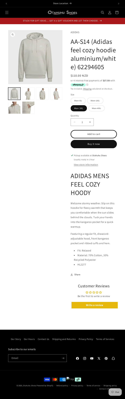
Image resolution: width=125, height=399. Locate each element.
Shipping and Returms (64, 339)
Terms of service (93, 385)
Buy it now (94, 143)
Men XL (80, 101)
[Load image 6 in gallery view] (28, 107)
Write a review (94, 305)
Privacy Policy (86, 339)
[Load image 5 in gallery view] (14, 107)
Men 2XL (97, 101)
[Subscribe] (63, 358)
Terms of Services (105, 339)
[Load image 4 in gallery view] (56, 93)
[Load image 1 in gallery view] (14, 93)
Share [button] (77, 274)
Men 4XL (98, 109)
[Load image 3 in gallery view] (42, 93)
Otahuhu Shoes (29, 385)
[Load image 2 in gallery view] (28, 93)
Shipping (87, 88)
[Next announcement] (118, 3)
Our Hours (29, 339)
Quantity (75, 115)
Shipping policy (110, 385)
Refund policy (62, 385)
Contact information (108, 389)
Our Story (16, 339)
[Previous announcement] (6, 3)
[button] (6, 12)
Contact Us (43, 339)
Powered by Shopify (45, 385)
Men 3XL (78, 108)
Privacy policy (77, 385)
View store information (86, 164)
